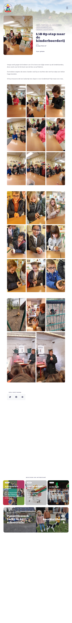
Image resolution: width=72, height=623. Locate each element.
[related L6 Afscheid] (58, 492)
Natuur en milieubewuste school (44, 27)
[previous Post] (52, 520)
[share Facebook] (16, 397)
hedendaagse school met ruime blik (45, 29)
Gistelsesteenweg (57, 25)
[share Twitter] (10, 397)
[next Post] (20, 520)
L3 (50, 25)
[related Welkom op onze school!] (13, 492)
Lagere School (45, 25)
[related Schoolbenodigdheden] (36, 492)
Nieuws (38, 25)
